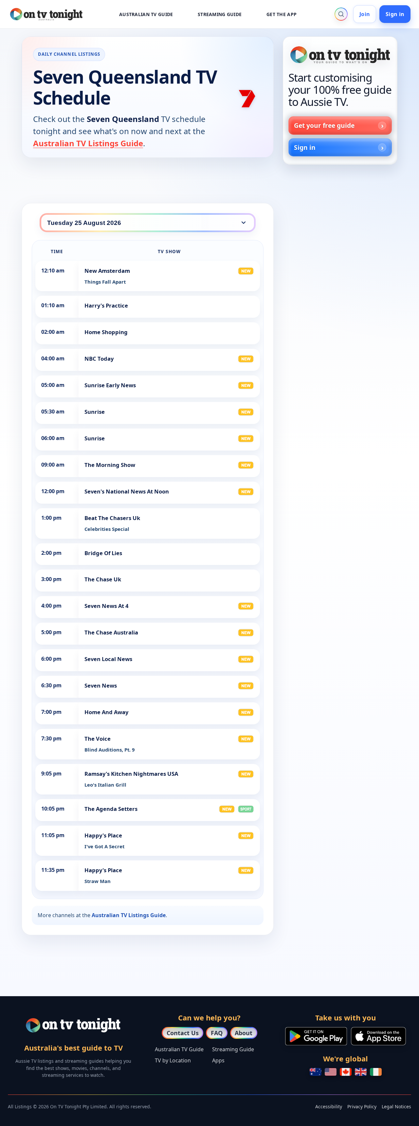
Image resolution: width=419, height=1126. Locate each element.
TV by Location (173, 1060)
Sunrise (94, 411)
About (243, 1033)
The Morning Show (109, 465)
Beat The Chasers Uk (112, 518)
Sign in (395, 14)
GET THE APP (281, 14)
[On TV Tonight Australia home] (340, 55)
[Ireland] (376, 1072)
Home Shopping (106, 332)
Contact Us (183, 1033)
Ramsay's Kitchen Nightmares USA (131, 773)
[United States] (331, 1072)
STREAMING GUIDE (220, 14)
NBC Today (99, 358)
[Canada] (346, 1072)
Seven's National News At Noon (126, 491)
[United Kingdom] (361, 1072)
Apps (218, 1060)
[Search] (341, 14)
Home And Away (106, 712)
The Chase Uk (102, 579)
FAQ (217, 1033)
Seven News (100, 685)
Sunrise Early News (110, 385)
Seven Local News (108, 659)
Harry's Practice (106, 305)
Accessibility (328, 1106)
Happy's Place (103, 835)
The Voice (97, 738)
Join (364, 14)
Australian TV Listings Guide (88, 143)
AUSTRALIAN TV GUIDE (146, 14)
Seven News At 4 (106, 606)
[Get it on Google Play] (316, 1036)
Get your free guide (324, 125)
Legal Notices (396, 1106)
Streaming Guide (233, 1049)
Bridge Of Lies (103, 553)
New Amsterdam (107, 270)
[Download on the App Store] (378, 1036)
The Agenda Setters (110, 809)
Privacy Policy (361, 1106)
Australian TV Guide (179, 1049)
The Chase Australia (111, 632)
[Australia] (315, 1072)
